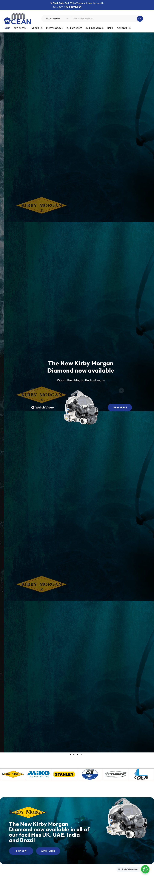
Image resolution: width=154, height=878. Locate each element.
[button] (32, 390)
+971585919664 (73, 6)
